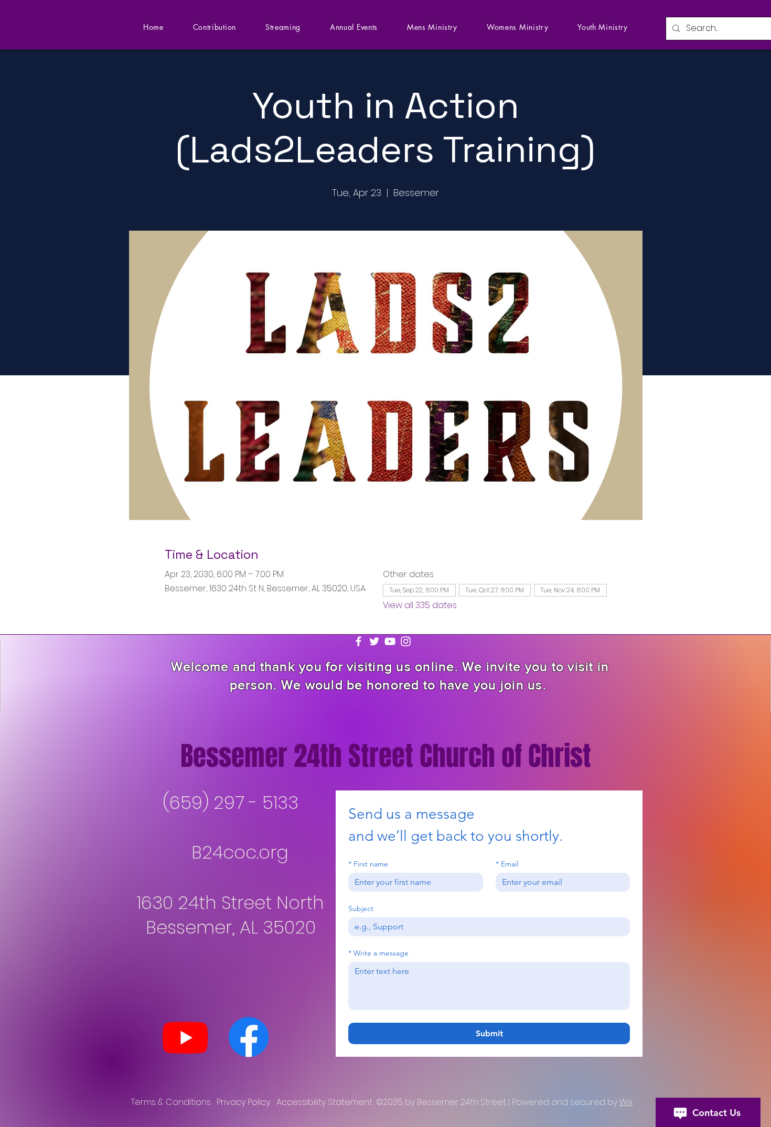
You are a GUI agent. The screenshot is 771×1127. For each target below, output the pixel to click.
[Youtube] (185, 1037)
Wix (626, 1102)
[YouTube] (390, 641)
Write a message (378, 953)
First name (368, 864)
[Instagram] (405, 641)
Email (507, 864)
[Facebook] (358, 641)
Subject (360, 908)
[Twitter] (374, 641)
